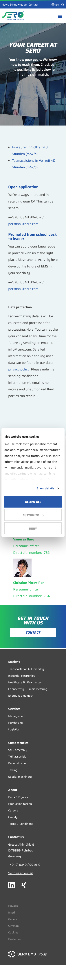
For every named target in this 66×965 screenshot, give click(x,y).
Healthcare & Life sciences (25, 682)
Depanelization (17, 763)
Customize (31, 515)
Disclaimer (14, 939)
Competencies (18, 742)
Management (16, 716)
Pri (10, 906)
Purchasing (15, 723)
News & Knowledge (14, 4)
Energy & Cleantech (20, 695)
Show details (45, 488)
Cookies (13, 932)
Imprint (12, 912)
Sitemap (13, 926)
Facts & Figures (18, 797)
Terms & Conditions (20, 824)
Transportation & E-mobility (26, 669)
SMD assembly (17, 750)
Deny (33, 528)
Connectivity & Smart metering (27, 689)
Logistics (13, 729)
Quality (13, 817)
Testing (12, 770)
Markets (14, 661)
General (13, 919)
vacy (15, 906)
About (12, 789)
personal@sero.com (23, 223)
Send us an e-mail (20, 873)
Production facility (20, 804)
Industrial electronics (21, 676)
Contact (33, 4)
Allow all (33, 502)
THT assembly (17, 756)
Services (14, 708)
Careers (13, 810)
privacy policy (19, 369)
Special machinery (20, 777)
